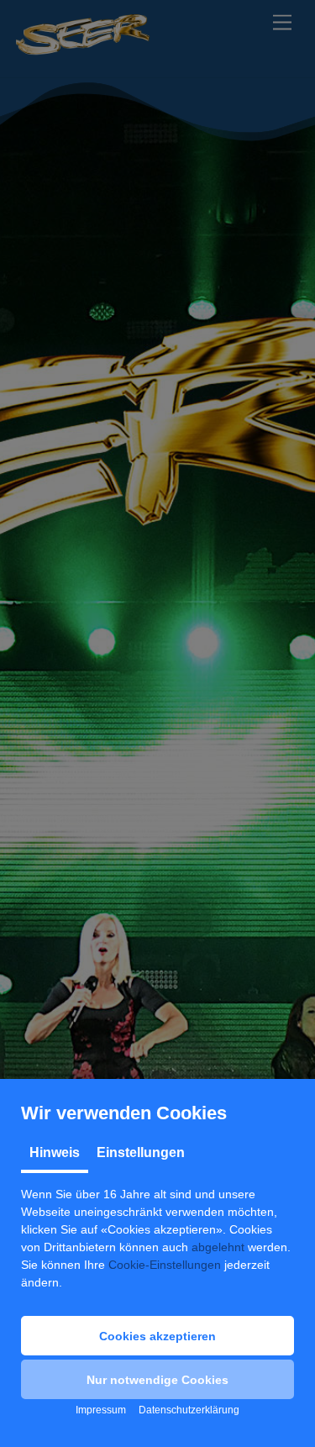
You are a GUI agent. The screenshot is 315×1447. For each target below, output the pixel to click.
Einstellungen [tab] (141, 1152)
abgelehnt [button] (218, 1247)
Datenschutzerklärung (189, 1410)
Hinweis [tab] (54, 1152)
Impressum (101, 1410)
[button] (157, 1335)
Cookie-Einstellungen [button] (164, 1264)
